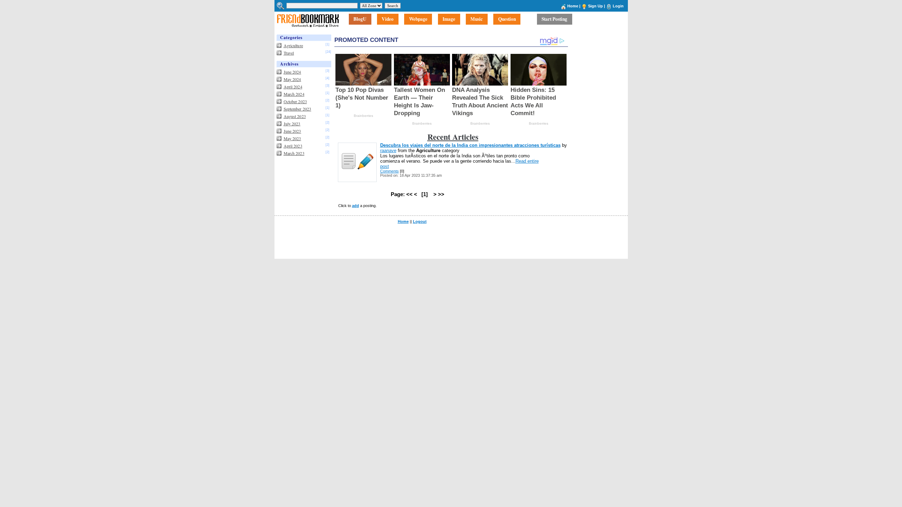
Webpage (418, 19)
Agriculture (293, 45)
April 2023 (293, 146)
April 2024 (293, 86)
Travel (289, 53)
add (355, 206)
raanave (388, 150)
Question (507, 19)
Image (449, 19)
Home (572, 6)
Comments (389, 171)
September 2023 (297, 109)
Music (476, 19)
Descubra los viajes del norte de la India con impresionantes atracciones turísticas (470, 145)
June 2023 (292, 131)
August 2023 (295, 116)
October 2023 (295, 101)
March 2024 (294, 94)
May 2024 (292, 79)
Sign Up (595, 6)
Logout (420, 221)
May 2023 (292, 138)
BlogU (359, 19)
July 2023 (292, 123)
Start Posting (554, 19)
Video (388, 19)
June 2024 (292, 72)
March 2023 (294, 153)
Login (618, 6)
